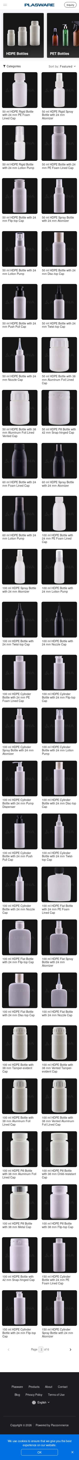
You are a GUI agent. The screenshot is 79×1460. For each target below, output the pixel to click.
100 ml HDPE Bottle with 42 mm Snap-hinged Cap (18, 1278)
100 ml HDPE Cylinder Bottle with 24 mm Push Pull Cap (17, 856)
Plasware (17, 1387)
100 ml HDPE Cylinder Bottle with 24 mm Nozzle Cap (18, 909)
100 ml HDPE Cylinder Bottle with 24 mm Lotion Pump (58, 750)
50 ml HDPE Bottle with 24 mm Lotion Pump (19, 272)
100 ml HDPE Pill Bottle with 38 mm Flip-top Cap (57, 1225)
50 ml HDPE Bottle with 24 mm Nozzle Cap (19, 377)
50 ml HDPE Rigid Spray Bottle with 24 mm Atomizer (57, 115)
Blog (17, 1395)
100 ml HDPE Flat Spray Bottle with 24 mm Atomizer (57, 962)
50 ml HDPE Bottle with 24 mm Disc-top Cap (59, 272)
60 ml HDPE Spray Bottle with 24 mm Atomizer (58, 483)
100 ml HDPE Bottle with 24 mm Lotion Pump (57, 589)
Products (34, 1387)
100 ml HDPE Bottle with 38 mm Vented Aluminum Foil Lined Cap (58, 1121)
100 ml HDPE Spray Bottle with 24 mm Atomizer (19, 589)
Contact (62, 1387)
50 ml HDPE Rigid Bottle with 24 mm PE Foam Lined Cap (17, 115)
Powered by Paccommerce (52, 1425)
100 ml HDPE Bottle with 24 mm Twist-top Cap (18, 642)
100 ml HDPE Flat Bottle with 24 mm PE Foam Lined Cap (57, 909)
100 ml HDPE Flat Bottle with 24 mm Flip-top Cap (18, 960)
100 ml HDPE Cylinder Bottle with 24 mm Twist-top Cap (57, 856)
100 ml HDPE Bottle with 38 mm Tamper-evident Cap (18, 1068)
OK (39, 1452)
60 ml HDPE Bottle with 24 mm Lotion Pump (19, 536)
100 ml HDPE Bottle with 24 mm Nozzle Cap (57, 642)
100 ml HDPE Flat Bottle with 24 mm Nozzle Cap (57, 1013)
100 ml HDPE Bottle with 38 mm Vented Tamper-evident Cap (57, 1068)
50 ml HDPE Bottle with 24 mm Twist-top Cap (59, 325)
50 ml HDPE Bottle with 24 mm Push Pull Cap (19, 325)
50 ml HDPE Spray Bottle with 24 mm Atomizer (58, 219)
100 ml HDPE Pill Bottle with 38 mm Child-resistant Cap (59, 1174)
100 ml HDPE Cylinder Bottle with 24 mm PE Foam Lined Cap (16, 697)
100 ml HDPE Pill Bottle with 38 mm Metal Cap (17, 1225)
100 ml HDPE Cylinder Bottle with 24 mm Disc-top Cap (59, 803)
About (48, 1387)
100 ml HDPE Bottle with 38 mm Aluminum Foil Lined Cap (18, 1121)
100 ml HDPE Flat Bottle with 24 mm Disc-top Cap (18, 1013)
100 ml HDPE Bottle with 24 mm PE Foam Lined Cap (57, 538)
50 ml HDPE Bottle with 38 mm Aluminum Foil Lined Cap (59, 379)
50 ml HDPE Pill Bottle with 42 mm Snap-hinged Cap (59, 431)
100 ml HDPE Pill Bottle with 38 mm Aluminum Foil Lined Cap (19, 1174)
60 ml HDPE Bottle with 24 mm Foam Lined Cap (19, 483)
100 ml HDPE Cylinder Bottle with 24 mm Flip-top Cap (58, 697)
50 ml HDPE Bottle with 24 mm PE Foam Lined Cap (59, 166)
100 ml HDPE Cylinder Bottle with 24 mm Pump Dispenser (18, 803)
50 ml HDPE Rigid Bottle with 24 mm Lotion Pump (18, 166)
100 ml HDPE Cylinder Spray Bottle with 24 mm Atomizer (18, 750)
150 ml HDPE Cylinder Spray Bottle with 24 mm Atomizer (57, 1333)
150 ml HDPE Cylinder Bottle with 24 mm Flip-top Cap (19, 1333)
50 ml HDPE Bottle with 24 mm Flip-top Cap (19, 219)
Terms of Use (56, 1395)
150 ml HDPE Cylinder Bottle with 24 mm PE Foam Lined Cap (56, 1280)
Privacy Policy (34, 1395)
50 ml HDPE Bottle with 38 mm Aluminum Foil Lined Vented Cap (19, 433)
